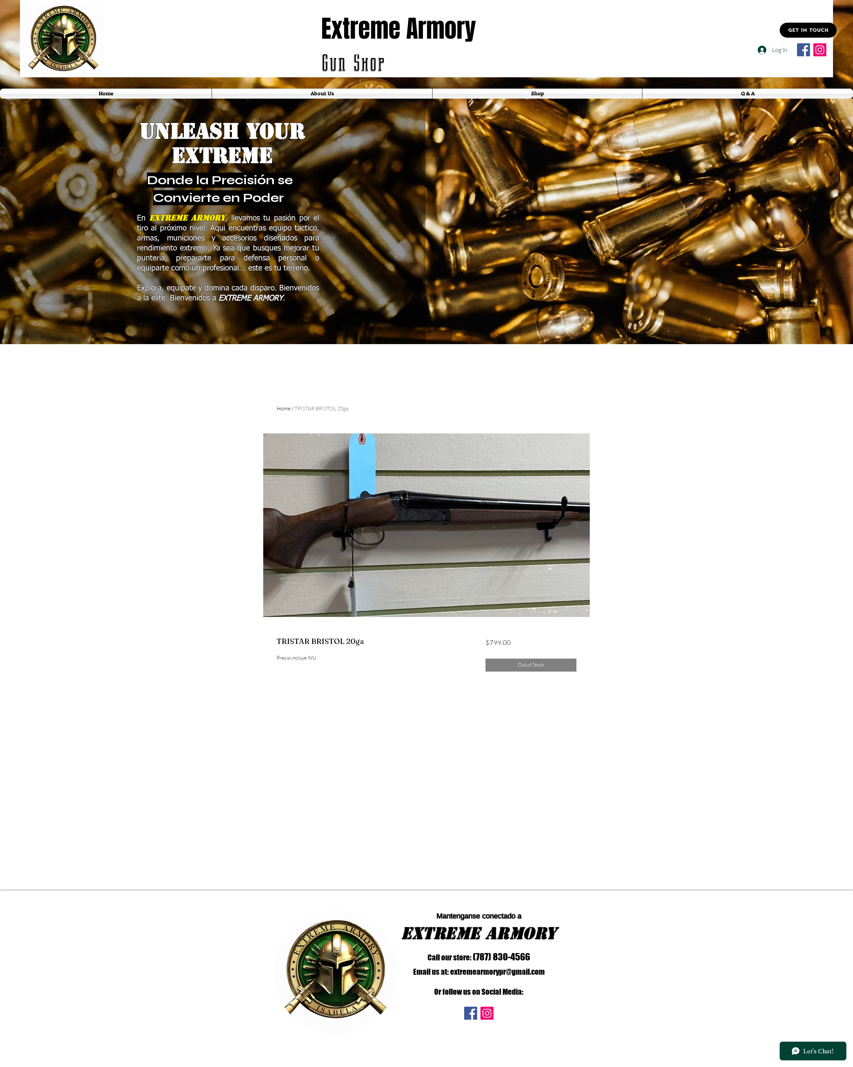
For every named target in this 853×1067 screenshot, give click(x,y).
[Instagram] (819, 49)
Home (284, 408)
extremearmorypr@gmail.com (497, 971)
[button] (808, 30)
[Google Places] (767, 30)
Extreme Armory (398, 29)
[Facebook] (803, 49)
